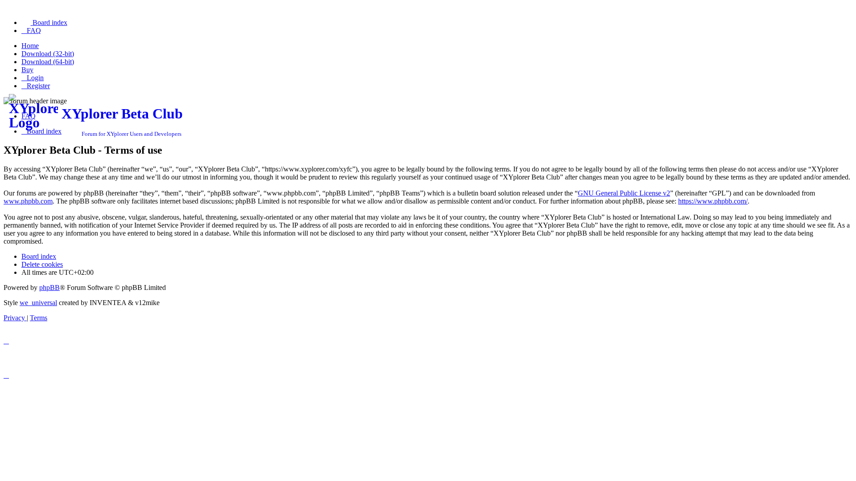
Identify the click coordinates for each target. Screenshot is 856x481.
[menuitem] (44, 22)
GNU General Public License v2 (624, 193)
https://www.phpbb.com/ (713, 201)
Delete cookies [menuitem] (42, 264)
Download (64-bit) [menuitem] (47, 61)
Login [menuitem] (35, 78)
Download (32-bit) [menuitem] (47, 53)
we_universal (38, 302)
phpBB (49, 287)
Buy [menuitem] (27, 69)
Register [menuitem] (38, 86)
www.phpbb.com (28, 201)
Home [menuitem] (30, 45)
